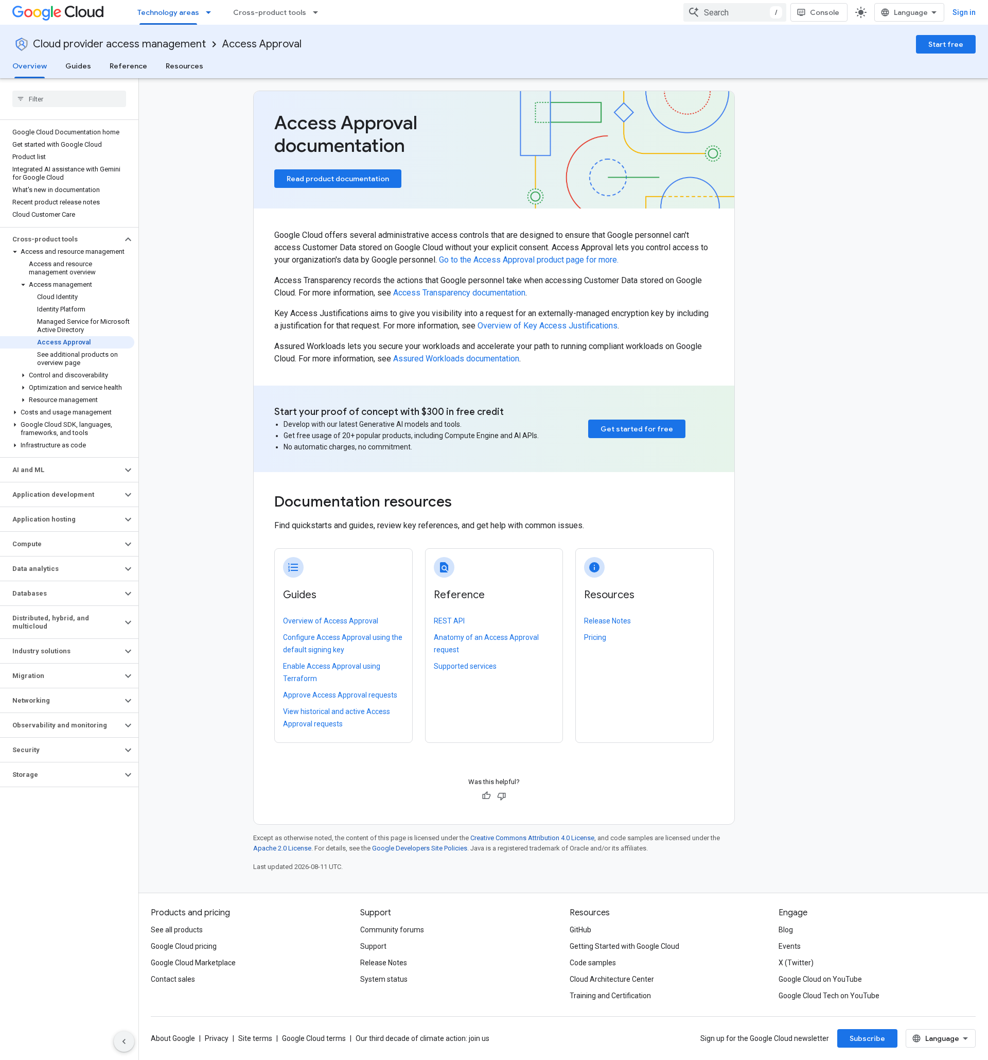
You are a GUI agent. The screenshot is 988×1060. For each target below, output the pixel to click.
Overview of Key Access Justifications (547, 326)
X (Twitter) (796, 963)
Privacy (216, 1038)
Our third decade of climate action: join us (422, 1038)
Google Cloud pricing (184, 946)
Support (373, 946)
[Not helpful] (501, 796)
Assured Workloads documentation (456, 358)
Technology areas (168, 12)
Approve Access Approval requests (340, 695)
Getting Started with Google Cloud (624, 946)
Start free (945, 44)
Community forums (392, 930)
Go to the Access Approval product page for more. (529, 260)
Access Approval (262, 44)
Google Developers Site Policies (419, 848)
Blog (786, 930)
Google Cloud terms (314, 1038)
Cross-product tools (269, 12)
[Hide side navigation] (124, 1041)
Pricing (595, 637)
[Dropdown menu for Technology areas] (211, 12)
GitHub (580, 930)
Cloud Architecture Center (612, 979)
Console (824, 12)
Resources (184, 66)
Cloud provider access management (119, 44)
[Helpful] (486, 796)
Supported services (465, 666)
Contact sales (173, 979)
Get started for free (637, 428)
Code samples (593, 963)
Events (790, 946)
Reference (128, 66)
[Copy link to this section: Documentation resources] (465, 503)
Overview (29, 66)
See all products (177, 930)
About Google (173, 1038)
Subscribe (867, 1038)
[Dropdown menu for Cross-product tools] (318, 12)
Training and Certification (610, 996)
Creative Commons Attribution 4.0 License (532, 838)
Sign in (964, 12)
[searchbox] (69, 99)
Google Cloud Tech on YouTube (829, 996)
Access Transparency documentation (459, 293)
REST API (449, 621)
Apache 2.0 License (282, 848)
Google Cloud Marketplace (193, 963)
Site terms (255, 1038)
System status (384, 979)
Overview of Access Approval (330, 621)
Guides (78, 66)
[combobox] (734, 12)
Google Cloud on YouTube (820, 979)
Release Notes (607, 621)
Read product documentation (338, 178)
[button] (61, 239)
